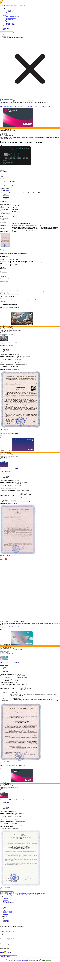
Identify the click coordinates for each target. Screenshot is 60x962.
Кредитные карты (10, 21)
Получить (2, 335)
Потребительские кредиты (12, 16)
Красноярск (28, 893)
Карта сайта (6, 901)
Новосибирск (3, 895)
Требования (6, 197)
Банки (4, 27)
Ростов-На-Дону (18, 895)
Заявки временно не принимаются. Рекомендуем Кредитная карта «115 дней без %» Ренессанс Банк (25, 106)
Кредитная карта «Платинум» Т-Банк (9, 307)
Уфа (36, 895)
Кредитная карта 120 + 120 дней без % (9, 627)
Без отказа (8, 10)
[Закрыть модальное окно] (0, 430)
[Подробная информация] (0, 311)
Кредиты (5, 15)
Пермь (11, 895)
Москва (33, 893)
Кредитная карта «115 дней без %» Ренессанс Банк (12, 765)
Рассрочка (5, 914)
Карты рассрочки (10, 23)
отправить (30, 100)
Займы (4, 8)
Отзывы (5, 198)
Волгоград (6, 893)
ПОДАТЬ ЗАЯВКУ (5, 429)
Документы (6, 195)
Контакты (5, 900)
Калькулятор (6, 25)
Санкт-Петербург (30, 895)
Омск (8, 895)
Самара (24, 895)
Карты (4, 20)
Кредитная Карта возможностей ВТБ (9, 433)
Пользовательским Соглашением (21, 960)
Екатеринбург (17, 893)
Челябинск (40, 895)
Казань (23, 893)
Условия (5, 194)
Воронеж (11, 893)
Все (7, 14)
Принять (48, 960)
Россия (1, 893)
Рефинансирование (11, 18)
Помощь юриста (7, 920)
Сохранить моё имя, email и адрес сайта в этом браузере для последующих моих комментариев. (25, 299)
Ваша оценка (3, 276)
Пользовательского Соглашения (25, 290)
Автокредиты (9, 19)
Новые (7, 12)
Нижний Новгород (40, 893)
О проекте (5, 898)
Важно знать (6, 28)
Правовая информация (8, 902)
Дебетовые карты (10, 24)
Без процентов (9, 11)
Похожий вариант (4, 190)
